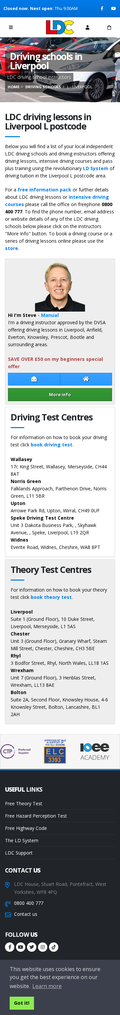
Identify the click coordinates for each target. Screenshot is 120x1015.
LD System (95, 168)
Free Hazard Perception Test (36, 816)
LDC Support (19, 853)
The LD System (21, 840)
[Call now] (32, 27)
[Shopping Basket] (109, 27)
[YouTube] (114, 9)
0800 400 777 (28, 903)
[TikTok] (53, 947)
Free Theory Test (23, 803)
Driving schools (43, 86)
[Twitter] (31, 947)
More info (60, 394)
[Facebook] (102, 9)
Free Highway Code (26, 828)
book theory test (51, 597)
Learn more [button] (47, 986)
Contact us (25, 914)
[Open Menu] (11, 27)
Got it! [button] (21, 1003)
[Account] (87, 27)
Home (13, 86)
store (11, 248)
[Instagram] (42, 947)
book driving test (51, 444)
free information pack (44, 189)
